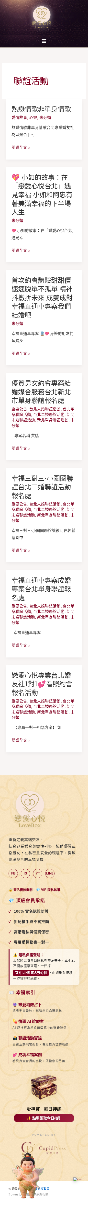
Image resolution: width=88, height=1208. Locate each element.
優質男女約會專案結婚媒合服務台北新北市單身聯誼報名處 (41, 391)
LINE (50, 873)
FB (13, 873)
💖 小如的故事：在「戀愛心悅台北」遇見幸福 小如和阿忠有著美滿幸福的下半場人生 (42, 194)
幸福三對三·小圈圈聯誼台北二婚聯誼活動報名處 (42, 486)
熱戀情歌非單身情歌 (41, 109)
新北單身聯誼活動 (52, 419)
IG (25, 873)
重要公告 (19, 408)
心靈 (33, 117)
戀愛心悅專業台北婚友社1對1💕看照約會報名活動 (41, 683)
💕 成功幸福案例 (27, 1055)
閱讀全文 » (20, 147)
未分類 (45, 117)
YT (38, 873)
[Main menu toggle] (44, 41)
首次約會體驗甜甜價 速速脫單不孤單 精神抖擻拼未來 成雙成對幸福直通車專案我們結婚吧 (42, 297)
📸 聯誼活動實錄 (27, 1038)
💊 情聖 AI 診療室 (28, 1021)
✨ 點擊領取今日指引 (44, 1118)
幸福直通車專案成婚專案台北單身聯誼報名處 (41, 588)
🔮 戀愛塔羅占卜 (27, 1005)
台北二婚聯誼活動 (49, 414)
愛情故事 (19, 117)
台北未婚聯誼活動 (45, 408)
